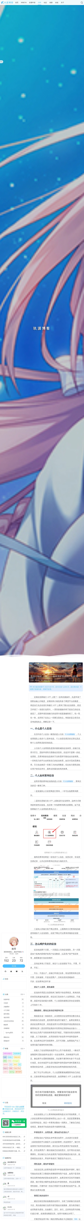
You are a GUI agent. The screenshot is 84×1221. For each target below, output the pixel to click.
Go (20, 1064)
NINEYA (24, 2)
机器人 (10, 1057)
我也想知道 (7, 1202)
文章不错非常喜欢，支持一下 (12, 1178)
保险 (10, 1068)
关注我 (14, 966)
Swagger (16, 1061)
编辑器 (6, 1064)
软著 (5, 1057)
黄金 (9, 1061)
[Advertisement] (14, 1087)
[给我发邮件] (16, 971)
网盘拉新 (17, 1057)
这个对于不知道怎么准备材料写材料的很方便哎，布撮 (14, 1214)
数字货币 (18, 1072)
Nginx (5, 1068)
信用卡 (6, 1072)
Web (15, 1064)
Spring (12, 1072)
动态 (45, 2)
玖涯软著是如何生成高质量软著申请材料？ (12, 1140)
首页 (16, 2)
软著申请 (32, 2)
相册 (51, 2)
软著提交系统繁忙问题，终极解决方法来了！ (12, 1151)
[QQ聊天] (11, 971)
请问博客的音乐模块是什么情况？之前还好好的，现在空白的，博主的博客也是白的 (14, 1190)
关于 (62, 2)
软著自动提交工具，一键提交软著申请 (12, 1147)
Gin (11, 1064)
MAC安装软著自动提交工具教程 (12, 1136)
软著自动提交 (8, 1053)
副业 (5, 1061)
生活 (79, 664)
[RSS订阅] (22, 971)
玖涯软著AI (17, 1053)
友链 (56, 2)
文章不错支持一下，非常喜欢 (12, 1168)
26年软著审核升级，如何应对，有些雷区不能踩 (12, 1144)
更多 (22, 994)
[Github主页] (5, 971)
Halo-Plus (17, 1068)
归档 (39, 2)
